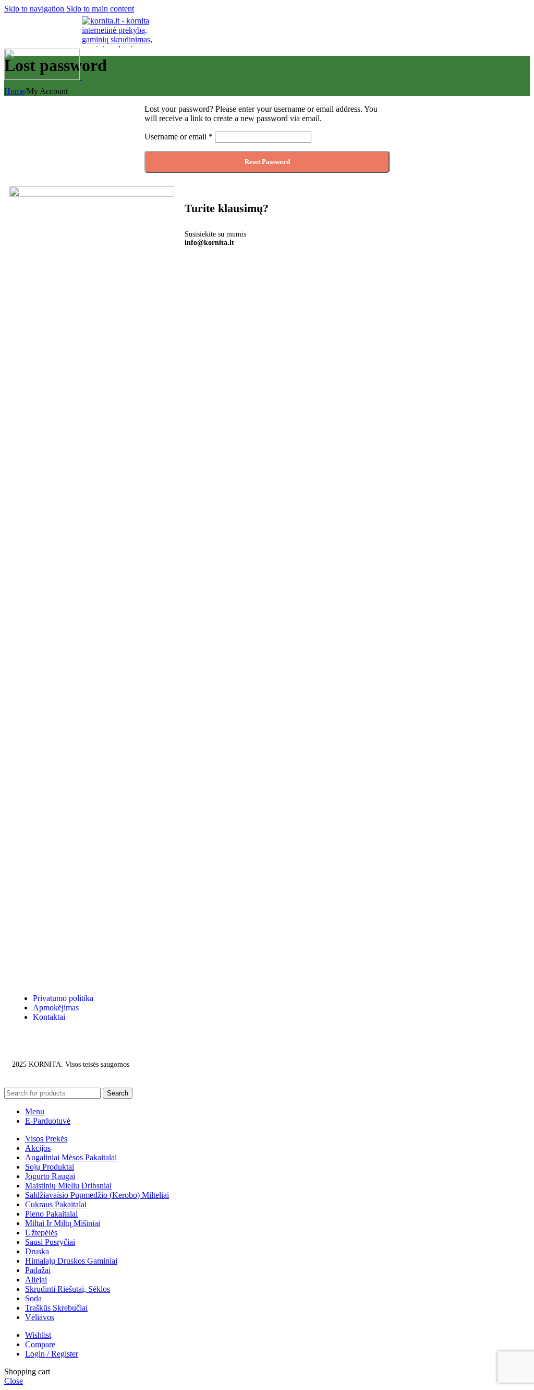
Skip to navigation (35, 8)
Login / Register (51, 1353)
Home (14, 91)
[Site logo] (43, 77)
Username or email (178, 136)
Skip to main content (100, 8)
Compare (40, 1344)
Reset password (267, 162)
